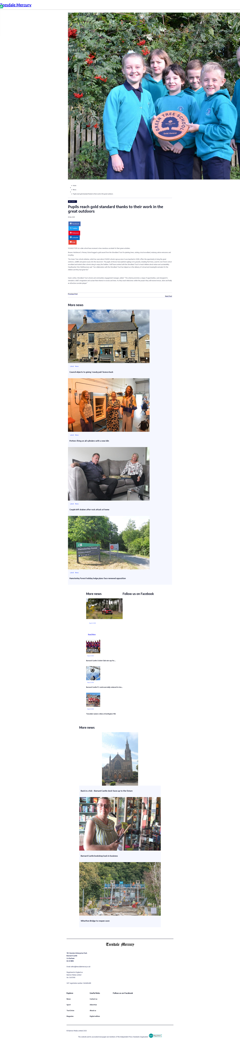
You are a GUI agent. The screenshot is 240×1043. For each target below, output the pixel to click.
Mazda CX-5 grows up (97, 628)
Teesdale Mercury (15, 4)
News (74, 189)
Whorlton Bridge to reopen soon (95, 921)
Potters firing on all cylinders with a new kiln (89, 441)
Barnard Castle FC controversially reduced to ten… (104, 687)
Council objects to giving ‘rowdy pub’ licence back (91, 372)
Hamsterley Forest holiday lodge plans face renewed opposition (97, 578)
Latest (72, 366)
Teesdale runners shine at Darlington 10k (101, 714)
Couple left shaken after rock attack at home (89, 509)
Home (74, 185)
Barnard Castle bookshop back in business (99, 856)
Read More (92, 634)
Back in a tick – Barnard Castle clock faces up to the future (106, 791)
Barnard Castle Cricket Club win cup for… (101, 661)
